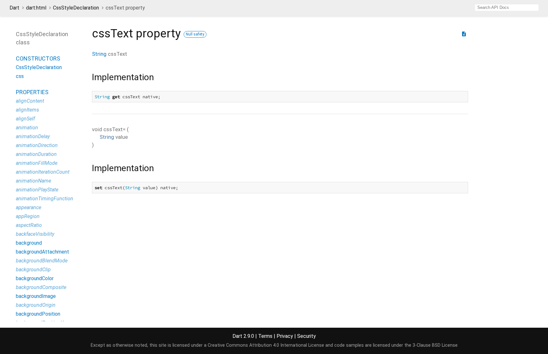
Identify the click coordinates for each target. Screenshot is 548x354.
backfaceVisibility (35, 234)
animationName (33, 181)
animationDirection (37, 145)
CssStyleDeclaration (76, 8)
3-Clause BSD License (435, 345)
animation (27, 128)
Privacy (285, 336)
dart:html (36, 8)
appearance (28, 207)
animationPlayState (37, 190)
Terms (265, 336)
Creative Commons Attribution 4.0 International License (266, 345)
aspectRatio (29, 225)
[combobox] (506, 7)
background (29, 243)
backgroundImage (36, 296)
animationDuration (36, 154)
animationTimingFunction (44, 199)
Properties (32, 92)
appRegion (28, 216)
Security (306, 336)
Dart (14, 8)
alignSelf (25, 119)
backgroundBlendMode (42, 261)
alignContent (30, 101)
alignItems (27, 110)
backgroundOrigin (35, 305)
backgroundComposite (41, 287)
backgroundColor (35, 278)
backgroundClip (33, 270)
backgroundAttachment (42, 252)
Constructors (38, 58)
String (99, 54)
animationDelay (33, 136)
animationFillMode (36, 163)
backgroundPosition (38, 314)
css (20, 76)
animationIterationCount (42, 172)
